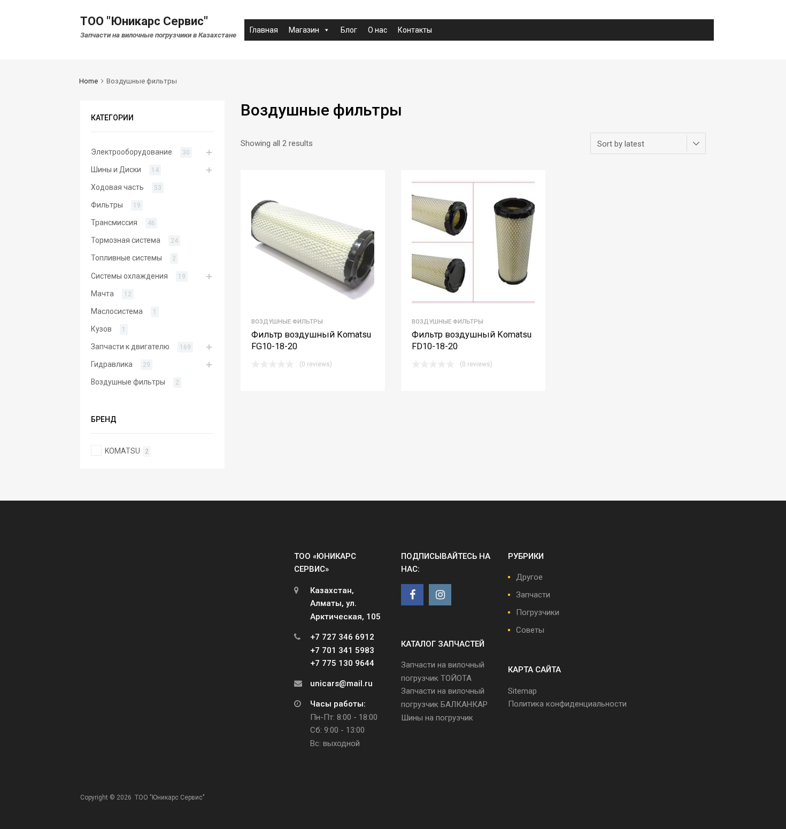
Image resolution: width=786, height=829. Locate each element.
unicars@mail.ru (341, 683)
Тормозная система (125, 240)
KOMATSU (122, 451)
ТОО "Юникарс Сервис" (144, 21)
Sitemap (522, 691)
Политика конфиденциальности (567, 704)
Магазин (304, 30)
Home (88, 81)
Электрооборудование (131, 152)
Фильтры (107, 205)
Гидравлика (112, 364)
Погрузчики (537, 612)
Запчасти (533, 595)
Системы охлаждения (129, 276)
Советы (530, 630)
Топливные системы (126, 258)
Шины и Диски (116, 169)
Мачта (102, 293)
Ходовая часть (117, 187)
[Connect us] (412, 594)
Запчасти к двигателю (130, 346)
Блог (349, 30)
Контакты (415, 30)
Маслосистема (117, 311)
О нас (377, 30)
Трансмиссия (114, 222)
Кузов (101, 329)
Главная (264, 30)
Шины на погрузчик (437, 718)
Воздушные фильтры (287, 321)
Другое (529, 577)
